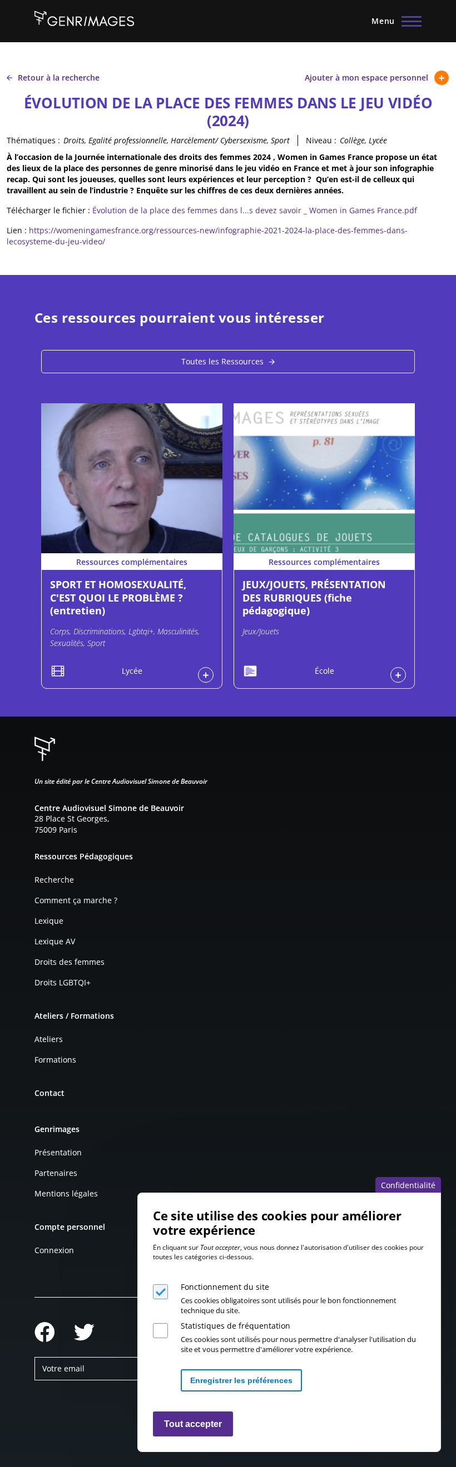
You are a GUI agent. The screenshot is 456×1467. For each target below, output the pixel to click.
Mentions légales (66, 1193)
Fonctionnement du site (225, 1286)
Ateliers (48, 1039)
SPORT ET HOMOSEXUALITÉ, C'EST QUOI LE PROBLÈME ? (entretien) (118, 597)
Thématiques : (33, 140)
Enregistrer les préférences (241, 1380)
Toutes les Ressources (222, 361)
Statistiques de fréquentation (235, 1325)
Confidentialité (408, 1185)
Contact (49, 1093)
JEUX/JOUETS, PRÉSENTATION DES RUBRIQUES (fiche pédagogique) (314, 597)
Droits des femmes (69, 962)
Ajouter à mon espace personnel (366, 77)
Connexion (54, 1250)
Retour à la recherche (59, 77)
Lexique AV (54, 941)
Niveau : (321, 140)
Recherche (54, 879)
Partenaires (55, 1173)
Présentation (58, 1152)
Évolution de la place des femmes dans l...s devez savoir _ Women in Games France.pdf (254, 210)
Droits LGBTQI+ (62, 982)
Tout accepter (193, 1424)
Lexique (48, 920)
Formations (55, 1059)
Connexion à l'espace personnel (206, 675)
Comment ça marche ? (75, 900)
